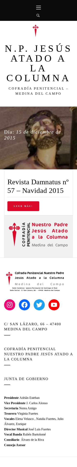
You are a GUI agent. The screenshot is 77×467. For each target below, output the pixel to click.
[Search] (38, 15)
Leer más (22, 206)
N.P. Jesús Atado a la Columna (38, 63)
